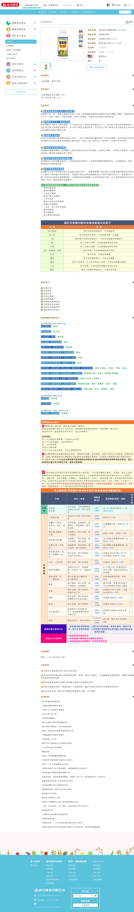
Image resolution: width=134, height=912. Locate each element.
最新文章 (49, 876)
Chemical (67, 5)
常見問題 (52, 12)
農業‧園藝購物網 (50, 5)
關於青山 (80, 5)
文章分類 (63, 12)
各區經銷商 (74, 12)
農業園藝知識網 (31, 5)
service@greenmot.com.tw (49, 895)
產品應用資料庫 (88, 12)
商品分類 (42, 12)
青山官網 (35, 861)
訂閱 (95, 896)
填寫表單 (85, 905)
